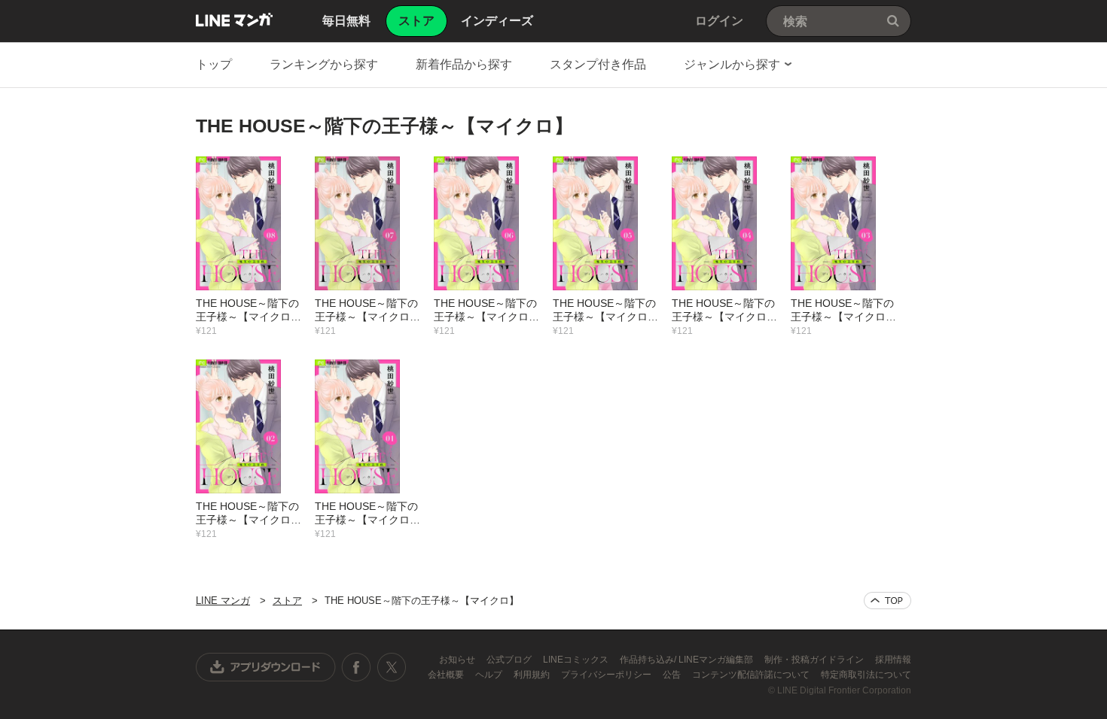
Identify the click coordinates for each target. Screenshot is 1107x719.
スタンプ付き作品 (598, 64)
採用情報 (893, 659)
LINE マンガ (234, 19)
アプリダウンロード (266, 667)
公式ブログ (510, 659)
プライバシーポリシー (607, 674)
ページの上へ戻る (887, 600)
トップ (214, 64)
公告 (673, 674)
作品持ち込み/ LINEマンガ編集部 (687, 659)
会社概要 (447, 674)
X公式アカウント (391, 667)
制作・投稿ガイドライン (815, 659)
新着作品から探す (464, 64)
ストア (287, 600)
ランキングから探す (324, 64)
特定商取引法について (866, 674)
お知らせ (458, 659)
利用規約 (533, 674)
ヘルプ (490, 674)
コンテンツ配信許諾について (752, 674)
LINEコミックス (577, 659)
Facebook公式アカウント (356, 667)
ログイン (719, 20)
